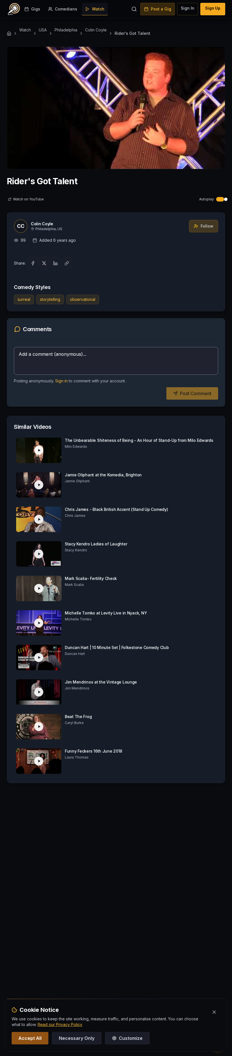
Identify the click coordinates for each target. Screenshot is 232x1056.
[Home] (9, 33)
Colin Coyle (96, 29)
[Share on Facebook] (33, 263)
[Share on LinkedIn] (55, 263)
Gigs (35, 9)
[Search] (134, 9)
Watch (98, 9)
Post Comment (195, 393)
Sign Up (212, 8)
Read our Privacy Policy (60, 1024)
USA (43, 29)
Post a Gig (161, 9)
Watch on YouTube (28, 199)
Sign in (61, 380)
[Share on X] (44, 263)
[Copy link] (67, 263)
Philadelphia (66, 29)
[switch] (211, 199)
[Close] (214, 1012)
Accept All (30, 1038)
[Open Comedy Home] (14, 9)
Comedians (66, 9)
